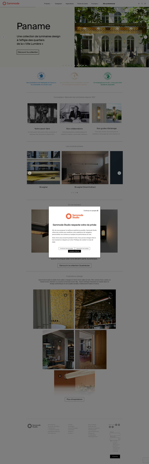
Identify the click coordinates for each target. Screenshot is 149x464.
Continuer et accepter (90, 211)
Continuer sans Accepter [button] (66, 248)
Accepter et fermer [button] (74, 251)
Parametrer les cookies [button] (82, 248)
